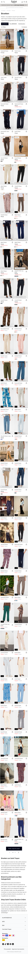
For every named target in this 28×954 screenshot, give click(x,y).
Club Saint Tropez (6, 929)
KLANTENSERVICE (7, 917)
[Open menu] (1, 1)
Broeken (13, 10)
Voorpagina (3, 10)
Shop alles (9, 10)
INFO (3, 921)
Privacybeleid (7, 949)
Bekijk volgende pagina (14, 848)
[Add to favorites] (12, 30)
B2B (3, 925)
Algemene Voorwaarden (18, 949)
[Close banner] (26, 5)
